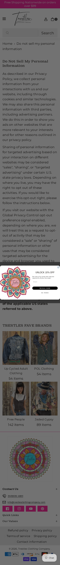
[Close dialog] (58, 267)
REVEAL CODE (45, 288)
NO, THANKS (45, 292)
